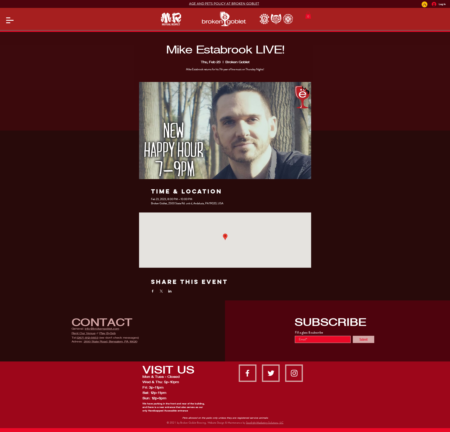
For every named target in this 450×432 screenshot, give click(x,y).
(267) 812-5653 (87, 337)
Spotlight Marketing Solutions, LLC (264, 422)
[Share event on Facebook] (152, 291)
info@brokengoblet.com (102, 328)
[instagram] (294, 373)
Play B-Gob (107, 333)
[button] (10, 20)
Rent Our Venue (83, 333)
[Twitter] (270, 373)
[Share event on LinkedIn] (170, 291)
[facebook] (247, 373)
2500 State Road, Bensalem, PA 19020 (110, 341)
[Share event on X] (161, 291)
